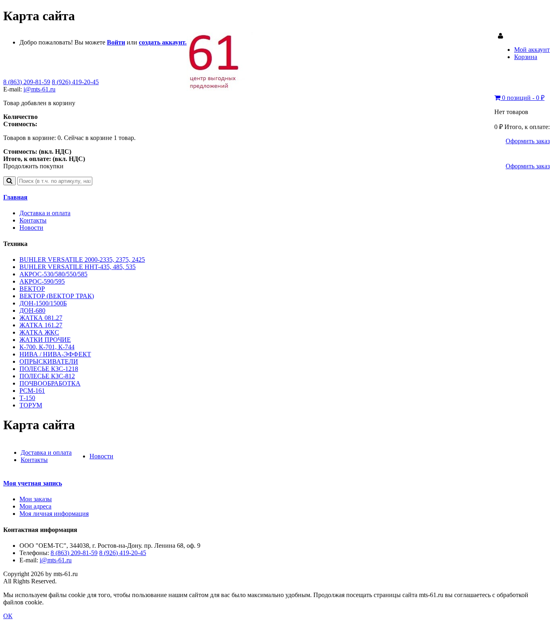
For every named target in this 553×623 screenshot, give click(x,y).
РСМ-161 (32, 390)
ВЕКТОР (32, 288)
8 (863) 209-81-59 (26, 81)
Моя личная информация (54, 513)
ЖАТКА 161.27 (40, 325)
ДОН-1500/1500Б (43, 303)
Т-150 (27, 397)
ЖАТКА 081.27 (40, 317)
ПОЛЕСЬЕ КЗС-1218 (48, 368)
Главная (15, 197)
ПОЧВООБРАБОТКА (50, 383)
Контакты (33, 220)
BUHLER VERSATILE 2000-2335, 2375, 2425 (82, 259)
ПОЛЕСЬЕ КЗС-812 (47, 376)
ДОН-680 (32, 310)
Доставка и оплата (44, 213)
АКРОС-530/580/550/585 (53, 274)
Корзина (525, 56)
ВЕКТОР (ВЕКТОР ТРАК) (56, 295)
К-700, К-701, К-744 (46, 346)
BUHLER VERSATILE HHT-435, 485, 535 (77, 266)
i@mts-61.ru (39, 89)
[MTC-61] (220, 88)
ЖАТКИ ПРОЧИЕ (45, 339)
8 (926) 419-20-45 (75, 81)
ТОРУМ (30, 405)
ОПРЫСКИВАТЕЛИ (48, 361)
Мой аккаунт (532, 49)
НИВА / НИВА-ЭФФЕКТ (55, 354)
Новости (31, 227)
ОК (8, 615)
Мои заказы (35, 499)
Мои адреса (35, 506)
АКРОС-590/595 (42, 281)
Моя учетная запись (32, 483)
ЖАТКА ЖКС (39, 332)
